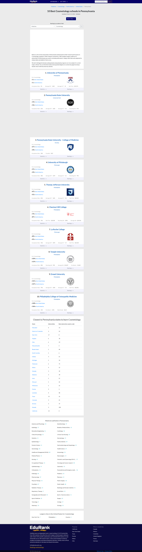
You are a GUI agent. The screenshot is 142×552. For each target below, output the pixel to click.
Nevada (34, 407)
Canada (95, 529)
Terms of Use (100, 551)
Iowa (33, 378)
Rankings (69, 89)
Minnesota (35, 385)
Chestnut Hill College (56, 207)
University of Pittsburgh (57, 162)
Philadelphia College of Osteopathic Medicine (57, 296)
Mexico (95, 531)
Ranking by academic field (57, 23)
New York (34, 335)
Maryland (34, 327)
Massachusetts (36, 345)
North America (70, 6)
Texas (33, 396)
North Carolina (36, 353)
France (95, 538)
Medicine (53, 6)
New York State (76, 531)
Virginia (34, 338)
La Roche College (57, 229)
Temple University (57, 252)
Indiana (34, 356)
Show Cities (70, 18)
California (34, 411)
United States (79, 6)
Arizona (34, 403)
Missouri (34, 382)
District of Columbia (37, 331)
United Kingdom (97, 536)
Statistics (42, 89)
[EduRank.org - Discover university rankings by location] (33, 1)
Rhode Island (35, 349)
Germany (95, 541)
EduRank (78, 14)
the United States (39, 79)
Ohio (33, 342)
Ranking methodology (37, 547)
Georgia (34, 371)
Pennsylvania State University (57, 95)
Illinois (33, 367)
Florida (34, 389)
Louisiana (34, 392)
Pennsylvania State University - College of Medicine (57, 140)
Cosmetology (61, 6)
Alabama (34, 374)
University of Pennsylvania (57, 73)
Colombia (95, 533)
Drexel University (57, 274)
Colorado (34, 400)
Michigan (34, 360)
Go (81, 26)
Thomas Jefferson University (57, 185)
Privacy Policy (108, 551)
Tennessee (34, 364)
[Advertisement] (43, 42)
